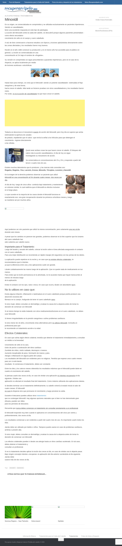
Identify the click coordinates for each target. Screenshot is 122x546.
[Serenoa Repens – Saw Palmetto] (18, 512)
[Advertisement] (45, 113)
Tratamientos (27, 16)
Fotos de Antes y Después (90, 536)
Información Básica (29, 536)
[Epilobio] (71, 512)
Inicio (4, 2)
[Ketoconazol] (44, 512)
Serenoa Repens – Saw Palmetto (16, 521)
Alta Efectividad (12, 16)
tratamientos (41, 396)
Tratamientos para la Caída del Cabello (36, 2)
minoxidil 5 (12, 468)
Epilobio (61, 521)
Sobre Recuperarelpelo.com (94, 2)
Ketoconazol (35, 521)
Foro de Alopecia (14, 2)
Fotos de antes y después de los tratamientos (67, 2)
